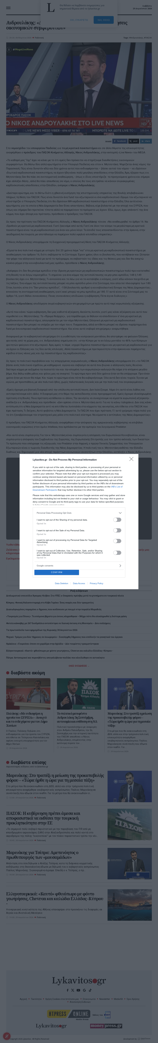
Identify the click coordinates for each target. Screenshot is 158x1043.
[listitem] (79, 513)
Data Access (79, 583)
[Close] (132, 460)
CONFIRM (56, 572)
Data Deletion (61, 583)
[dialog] (79, 521)
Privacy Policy (96, 583)
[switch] (117, 520)
